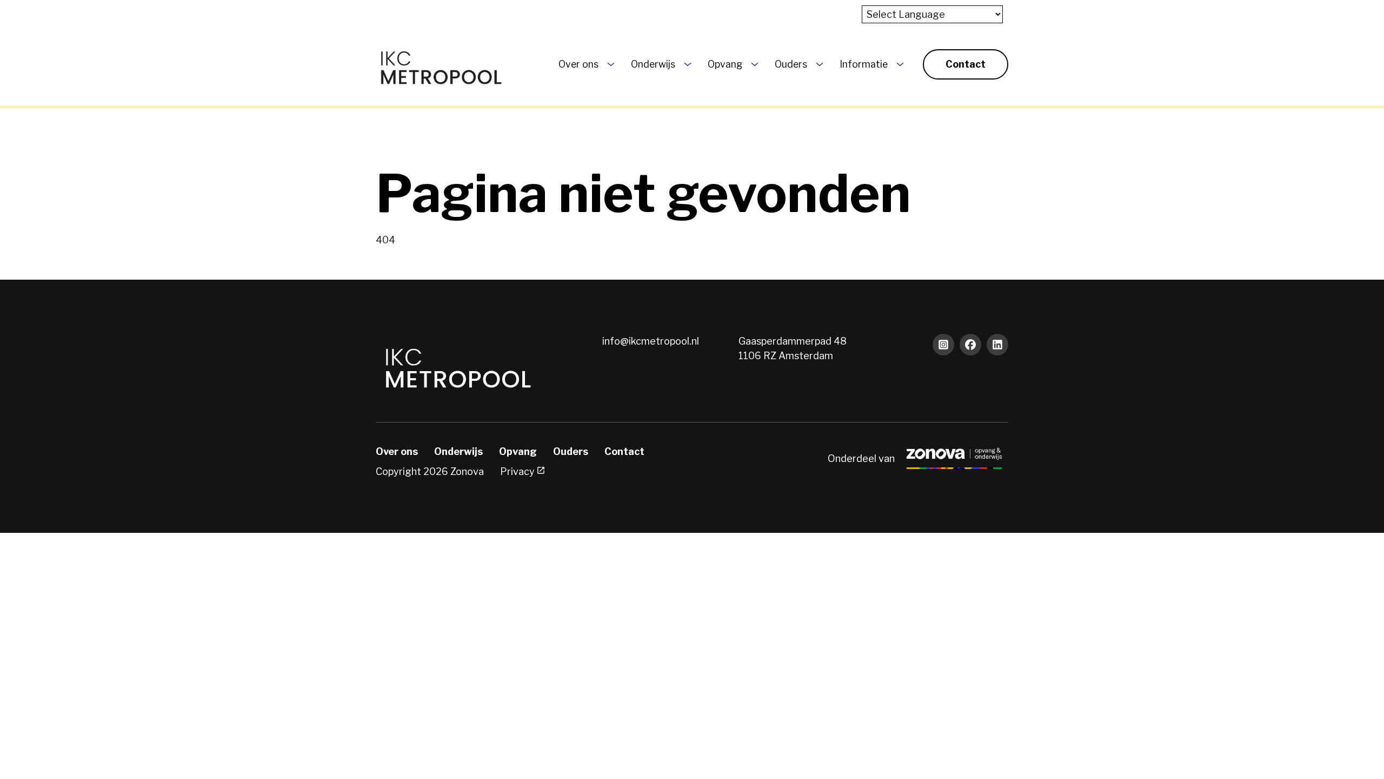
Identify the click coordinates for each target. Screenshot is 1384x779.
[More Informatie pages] (900, 64)
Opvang (725, 64)
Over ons (578, 64)
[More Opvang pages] (755, 64)
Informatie (864, 64)
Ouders (791, 64)
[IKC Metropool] (440, 64)
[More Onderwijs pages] (688, 64)
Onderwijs (653, 64)
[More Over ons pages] (611, 64)
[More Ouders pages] (819, 64)
